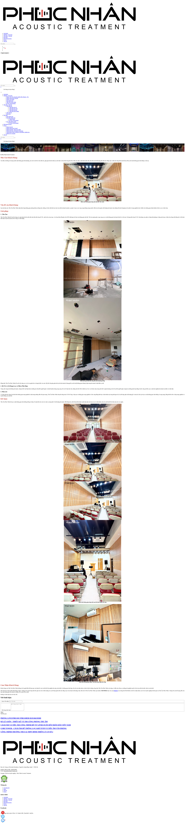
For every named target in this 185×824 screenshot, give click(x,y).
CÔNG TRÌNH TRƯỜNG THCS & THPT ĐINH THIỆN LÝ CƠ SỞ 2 (27, 732)
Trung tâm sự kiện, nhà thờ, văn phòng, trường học (18, 132)
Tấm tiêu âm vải (13, 107)
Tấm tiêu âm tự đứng (14, 111)
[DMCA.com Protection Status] (4, 782)
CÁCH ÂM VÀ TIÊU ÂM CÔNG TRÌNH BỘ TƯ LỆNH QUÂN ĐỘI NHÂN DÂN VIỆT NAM (36, 725)
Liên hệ (5, 41)
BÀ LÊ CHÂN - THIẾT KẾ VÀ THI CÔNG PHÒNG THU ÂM (24, 722)
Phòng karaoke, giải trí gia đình (13, 129)
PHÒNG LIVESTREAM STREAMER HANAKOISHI (21, 718)
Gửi (2, 712)
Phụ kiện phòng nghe (11, 121)
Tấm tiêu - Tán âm (7, 36)
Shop (4, 789)
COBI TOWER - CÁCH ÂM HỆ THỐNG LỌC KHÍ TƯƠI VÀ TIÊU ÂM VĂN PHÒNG (34, 728)
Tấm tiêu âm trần (13, 110)
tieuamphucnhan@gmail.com (10, 770)
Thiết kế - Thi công (7, 34)
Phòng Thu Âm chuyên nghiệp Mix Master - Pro (17, 97)
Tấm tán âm (9, 112)
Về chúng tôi (6, 787)
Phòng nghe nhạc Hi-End (12, 98)
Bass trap (8, 114)
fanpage (116, 690)
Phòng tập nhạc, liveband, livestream (14, 131)
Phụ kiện (5, 37)
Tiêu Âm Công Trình (11, 102)
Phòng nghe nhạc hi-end (11, 128)
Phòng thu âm (9, 127)
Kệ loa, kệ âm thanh (11, 103)
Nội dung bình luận (6, 710)
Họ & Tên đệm (5, 701)
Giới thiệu (5, 33)
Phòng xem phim (10, 99)
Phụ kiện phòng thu (10, 117)
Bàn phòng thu (9, 100)
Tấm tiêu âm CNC (13, 108)
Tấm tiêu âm (9, 106)
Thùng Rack (12, 119)
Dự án (4, 40)
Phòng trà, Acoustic (10, 133)
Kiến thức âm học (7, 38)
